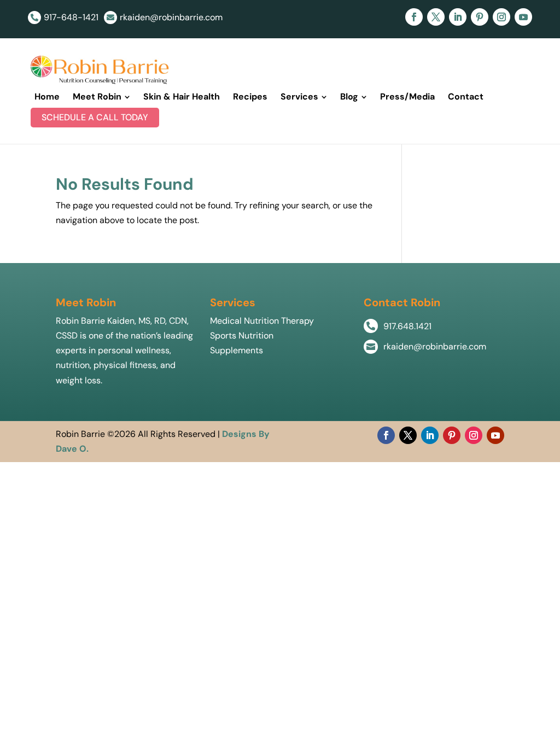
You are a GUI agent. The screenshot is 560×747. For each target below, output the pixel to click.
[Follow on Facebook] (414, 17)
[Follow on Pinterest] (479, 17)
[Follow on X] (436, 17)
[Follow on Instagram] (501, 17)
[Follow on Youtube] (523, 17)
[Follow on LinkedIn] (457, 17)
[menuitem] (47, 97)
